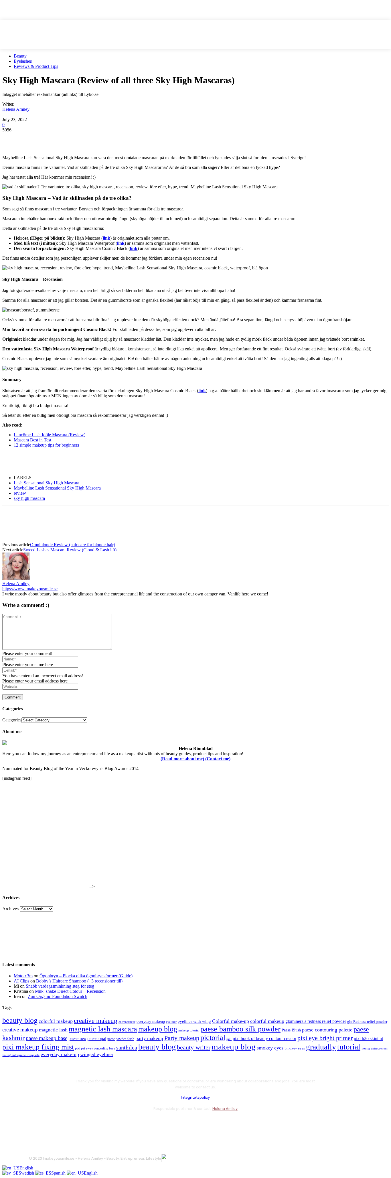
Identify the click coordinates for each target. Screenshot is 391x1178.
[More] (115, 139)
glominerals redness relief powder (315, 1021)
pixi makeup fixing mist (38, 1047)
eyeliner (171, 1021)
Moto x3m (23, 975)
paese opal (96, 1038)
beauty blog (19, 1020)
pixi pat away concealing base (95, 1048)
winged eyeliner (96, 1054)
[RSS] (80, 1122)
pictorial (212, 1037)
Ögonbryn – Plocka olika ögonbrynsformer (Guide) (86, 975)
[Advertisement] (69, 460)
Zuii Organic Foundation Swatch (57, 996)
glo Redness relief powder (367, 1021)
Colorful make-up (230, 1021)
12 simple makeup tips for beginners (46, 445)
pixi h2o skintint (368, 1038)
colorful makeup (56, 1021)
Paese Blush (291, 1030)
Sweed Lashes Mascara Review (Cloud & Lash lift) (69, 549)
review (20, 493)
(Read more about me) (182, 758)
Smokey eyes (295, 1048)
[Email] (73, 138)
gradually (321, 1047)
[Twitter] (32, 138)
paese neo (77, 1038)
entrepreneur (127, 1021)
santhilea (126, 1047)
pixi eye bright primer (325, 1038)
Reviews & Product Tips (36, 66)
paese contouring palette (327, 1030)
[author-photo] (16, 578)
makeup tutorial (188, 1030)
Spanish (59, 1173)
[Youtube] (95, 1122)
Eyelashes (23, 61)
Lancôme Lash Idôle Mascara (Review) (49, 434)
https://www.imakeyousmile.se (30, 588)
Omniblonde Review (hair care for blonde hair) (72, 544)
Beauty (20, 56)
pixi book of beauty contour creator (264, 1038)
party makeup (149, 1038)
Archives (10, 908)
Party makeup (181, 1038)
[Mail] (64, 1122)
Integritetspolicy (195, 1097)
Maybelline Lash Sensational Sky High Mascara (57, 488)
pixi (229, 1039)
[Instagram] (49, 1122)
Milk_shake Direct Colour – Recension (70, 991)
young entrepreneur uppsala (21, 1055)
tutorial (348, 1047)
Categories (11, 719)
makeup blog (157, 1029)
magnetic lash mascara (103, 1029)
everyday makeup (151, 1021)
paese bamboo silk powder (240, 1029)
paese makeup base (46, 1038)
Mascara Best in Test (32, 439)
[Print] (94, 138)
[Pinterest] (53, 138)
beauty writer (193, 1047)
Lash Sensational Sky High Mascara (46, 482)
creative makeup (95, 1020)
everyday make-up (60, 1054)
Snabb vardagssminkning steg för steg (60, 986)
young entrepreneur (375, 1048)
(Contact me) (217, 758)
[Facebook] (11, 138)
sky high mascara (29, 498)
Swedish (27, 1173)
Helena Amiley (15, 109)
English (26, 1167)
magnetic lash (53, 1030)
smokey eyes (270, 1048)
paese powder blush (120, 1039)
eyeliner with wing (194, 1021)
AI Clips (21, 980)
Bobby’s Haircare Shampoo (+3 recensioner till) (79, 980)
